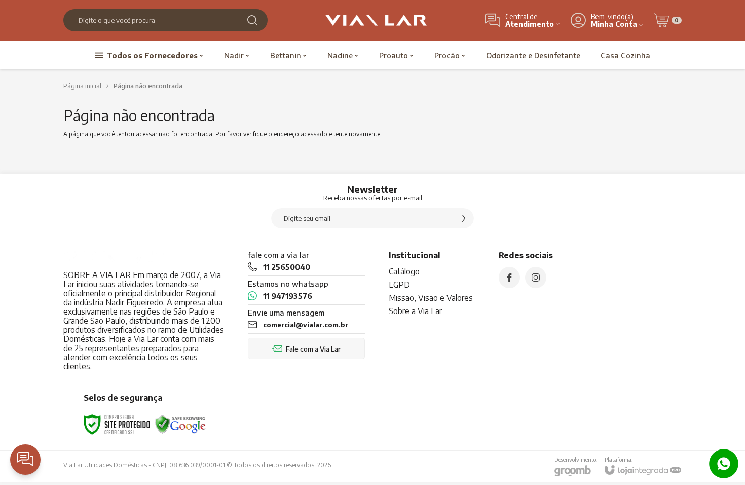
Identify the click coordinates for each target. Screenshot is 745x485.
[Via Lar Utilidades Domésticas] (376, 20)
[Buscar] (252, 20)
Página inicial (82, 86)
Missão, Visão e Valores (431, 298)
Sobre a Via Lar (415, 311)
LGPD (399, 285)
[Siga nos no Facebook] (509, 277)
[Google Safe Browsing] (180, 424)
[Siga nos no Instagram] (535, 277)
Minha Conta (614, 24)
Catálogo (404, 271)
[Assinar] (464, 218)
